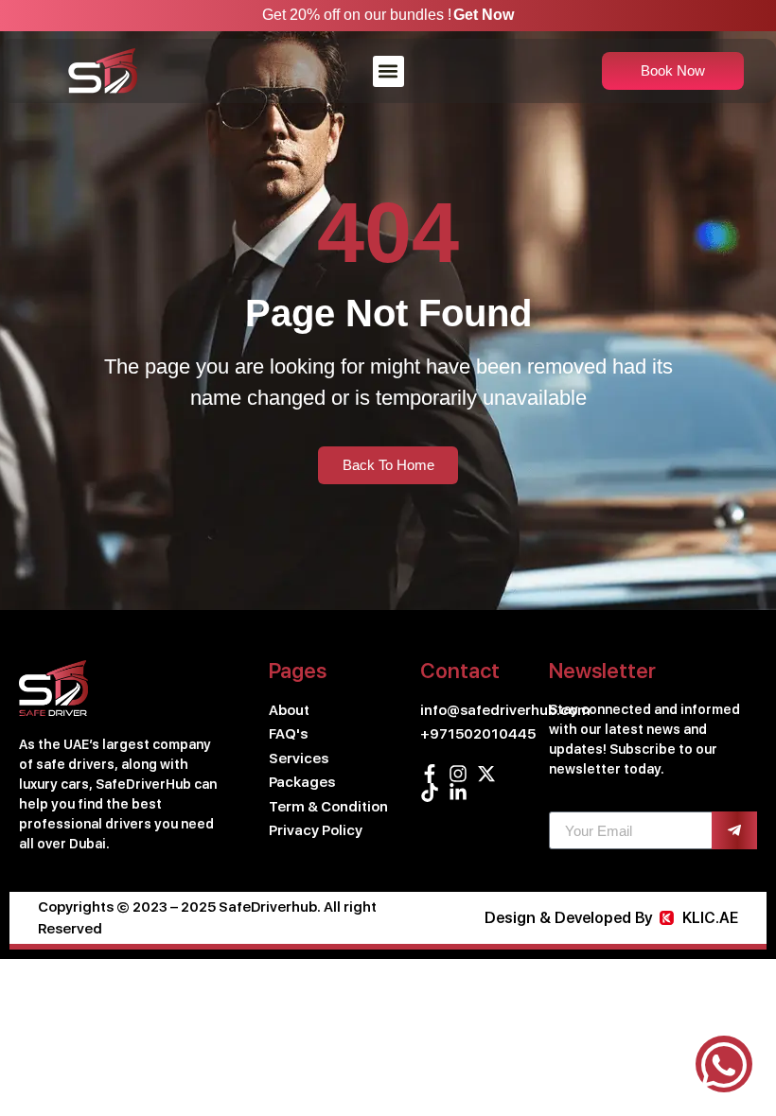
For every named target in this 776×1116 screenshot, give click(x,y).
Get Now (483, 15)
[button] (388, 71)
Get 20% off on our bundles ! (356, 15)
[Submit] (734, 830)
